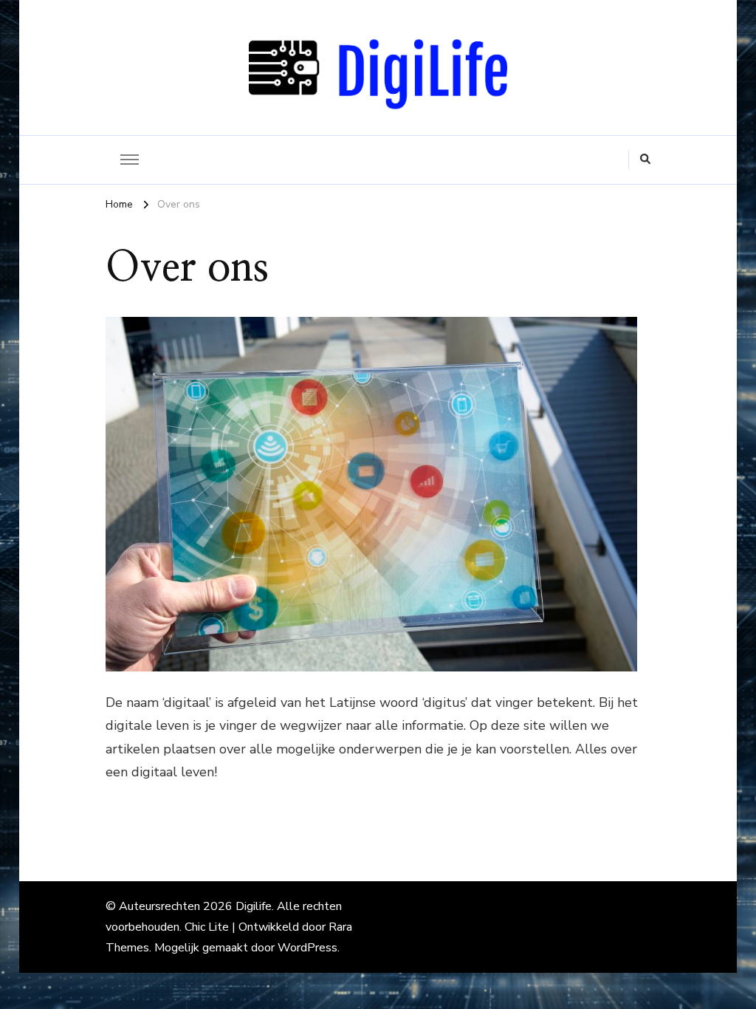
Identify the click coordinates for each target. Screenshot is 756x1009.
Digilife (254, 906)
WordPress (307, 948)
